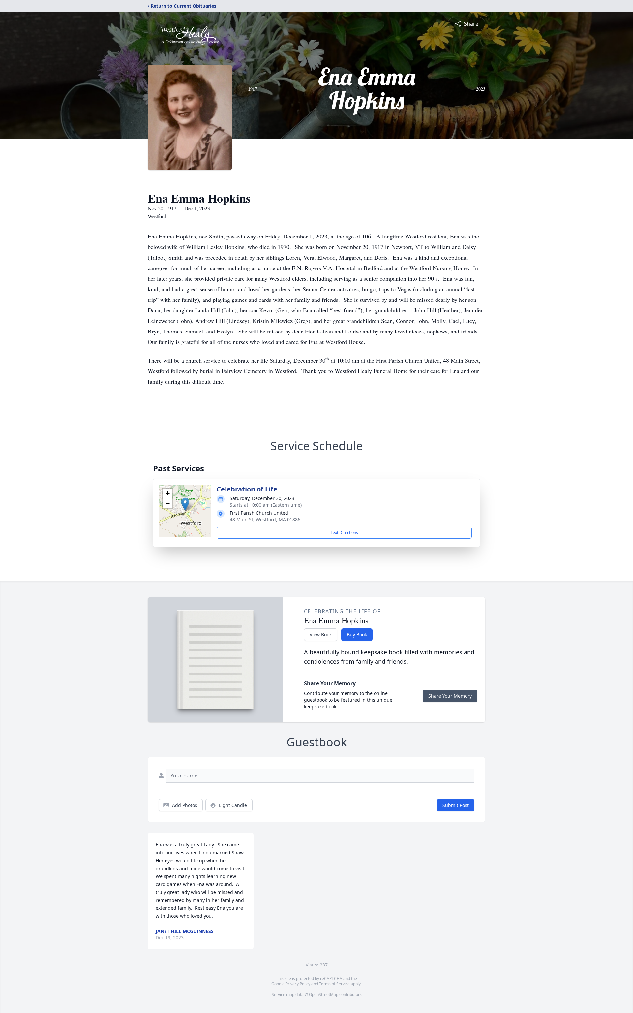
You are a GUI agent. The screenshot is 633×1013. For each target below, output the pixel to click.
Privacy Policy (298, 984)
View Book (321, 634)
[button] (185, 504)
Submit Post (455, 805)
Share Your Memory (450, 696)
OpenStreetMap (323, 994)
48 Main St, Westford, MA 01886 (265, 519)
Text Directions (344, 532)
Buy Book (357, 634)
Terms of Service (334, 984)
